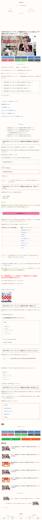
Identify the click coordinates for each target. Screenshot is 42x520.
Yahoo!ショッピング (8, 411)
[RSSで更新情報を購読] (30, 439)
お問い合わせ (34, 515)
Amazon (22, 247)
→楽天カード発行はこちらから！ (8, 289)
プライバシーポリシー (10, 516)
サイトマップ (31, 516)
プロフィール (21, 515)
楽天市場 (22, 240)
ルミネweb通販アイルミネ (25, 238)
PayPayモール (23, 245)
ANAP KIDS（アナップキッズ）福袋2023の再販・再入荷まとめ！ (20, 135)
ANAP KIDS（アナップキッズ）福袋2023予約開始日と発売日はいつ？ (21, 127)
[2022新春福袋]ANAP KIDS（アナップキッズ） (18, 132)
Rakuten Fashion (24, 232)
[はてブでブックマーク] (34, 57)
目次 (19, 124)
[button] (34, 60)
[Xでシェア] (7, 57)
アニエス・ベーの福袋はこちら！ (8, 113)
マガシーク (23, 236)
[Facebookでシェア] (21, 57)
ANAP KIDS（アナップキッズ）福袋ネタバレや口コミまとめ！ (19, 134)
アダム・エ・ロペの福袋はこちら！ (8, 110)
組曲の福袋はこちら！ (5, 104)
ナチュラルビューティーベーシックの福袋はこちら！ (12, 116)
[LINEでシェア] (21, 60)
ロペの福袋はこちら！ (5, 107)
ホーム (7, 515)
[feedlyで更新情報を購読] (11, 439)
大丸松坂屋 (23, 234)
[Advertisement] (21, 23)
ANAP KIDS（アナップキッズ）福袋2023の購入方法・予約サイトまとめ (21, 129)
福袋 (3, 424)
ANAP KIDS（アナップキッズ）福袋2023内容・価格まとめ (19, 130)
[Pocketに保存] (7, 60)
